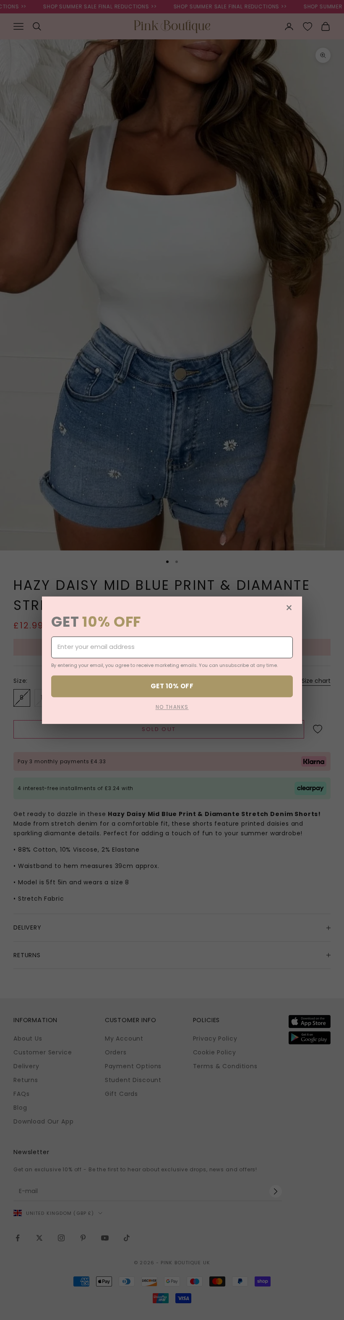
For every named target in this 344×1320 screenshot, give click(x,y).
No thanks (172, 706)
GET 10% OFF (172, 686)
